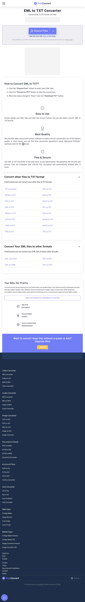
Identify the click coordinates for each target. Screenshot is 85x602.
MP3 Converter (7, 397)
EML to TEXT (47, 265)
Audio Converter (8, 409)
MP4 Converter (7, 375)
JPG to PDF (6, 420)
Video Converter (8, 386)
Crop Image (6, 521)
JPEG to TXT (10, 226)
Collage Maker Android (10, 536)
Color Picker (6, 525)
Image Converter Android (11, 544)
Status (4, 574)
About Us (5, 553)
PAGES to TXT (10, 213)
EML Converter (11, 259)
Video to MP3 (7, 405)
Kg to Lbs (5, 495)
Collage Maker (7, 513)
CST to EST (6, 476)
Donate (4, 559)
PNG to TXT (9, 232)
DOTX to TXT (10, 219)
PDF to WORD (7, 446)
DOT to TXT (46, 213)
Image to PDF (7, 431)
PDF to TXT (9, 201)
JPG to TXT (46, 232)
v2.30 (40, 585)
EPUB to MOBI (7, 454)
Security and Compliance (10, 568)
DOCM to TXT (47, 219)
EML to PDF (47, 259)
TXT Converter (10, 189)
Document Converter (9, 457)
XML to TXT (9, 207)
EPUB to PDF (6, 450)
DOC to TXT (47, 189)
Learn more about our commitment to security (42, 298)
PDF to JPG (6, 423)
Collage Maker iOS (8, 540)
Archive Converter (8, 480)
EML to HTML (10, 265)
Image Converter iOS (9, 547)
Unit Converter (7, 502)
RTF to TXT (46, 207)
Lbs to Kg (5, 491)
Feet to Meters (7, 499)
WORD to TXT (10, 195)
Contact (5, 571)
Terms (4, 566)
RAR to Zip (6, 468)
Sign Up (46, 36)
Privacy (4, 563)
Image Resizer (7, 517)
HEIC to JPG (6, 427)
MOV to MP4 (6, 382)
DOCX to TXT (47, 201)
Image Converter (8, 435)
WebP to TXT (47, 226)
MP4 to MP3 (6, 401)
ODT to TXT (46, 195)
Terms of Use (68, 40)
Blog (3, 556)
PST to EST (6, 472)
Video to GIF (6, 378)
